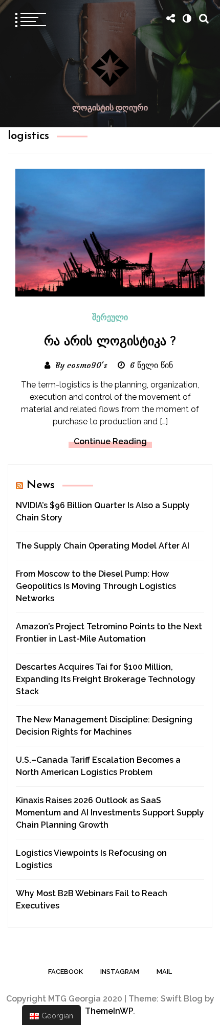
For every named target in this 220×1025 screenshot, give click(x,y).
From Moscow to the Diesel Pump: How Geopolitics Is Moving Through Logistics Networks (96, 586)
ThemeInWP (109, 1011)
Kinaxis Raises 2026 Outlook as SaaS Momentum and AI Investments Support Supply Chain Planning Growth (110, 812)
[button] (187, 18)
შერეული (110, 318)
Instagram (119, 971)
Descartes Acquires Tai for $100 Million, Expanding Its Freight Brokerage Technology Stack (105, 679)
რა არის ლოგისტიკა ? (110, 342)
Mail (164, 971)
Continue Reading (110, 441)
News (41, 485)
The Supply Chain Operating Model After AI (102, 546)
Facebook (65, 971)
